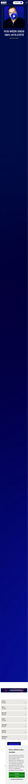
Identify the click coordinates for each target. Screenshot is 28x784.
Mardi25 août (4, 707)
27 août (4, 719)
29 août (4, 731)
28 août (4, 725)
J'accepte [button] (17, 773)
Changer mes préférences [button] (17, 779)
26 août (4, 713)
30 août (4, 737)
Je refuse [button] (17, 776)
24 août (4, 701)
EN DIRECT (17, 2)
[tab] (14, 702)
